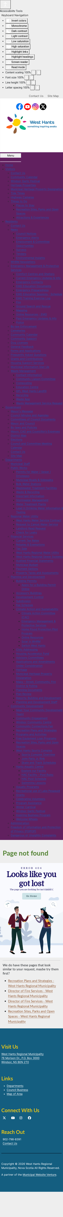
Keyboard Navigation (15, 15)
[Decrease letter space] (32, 87)
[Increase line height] (33, 82)
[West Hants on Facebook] (20, 107)
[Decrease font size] (26, 77)
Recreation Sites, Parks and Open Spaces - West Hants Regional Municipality (31, 1016)
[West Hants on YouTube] (27, 107)
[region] (31, 910)
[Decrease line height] (28, 82)
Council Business (17, 1089)
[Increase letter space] (37, 87)
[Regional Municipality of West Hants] (31, 123)
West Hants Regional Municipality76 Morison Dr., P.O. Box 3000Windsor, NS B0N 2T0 (22, 1058)
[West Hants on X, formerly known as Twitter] (4, 1118)
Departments (15, 1085)
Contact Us (36, 96)
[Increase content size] (38, 72)
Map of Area (15, 1094)
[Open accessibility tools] (5, 4)
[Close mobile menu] (10, 161)
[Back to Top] (57, 1210)
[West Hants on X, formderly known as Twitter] (43, 107)
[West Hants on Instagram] (35, 107)
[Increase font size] (31, 77)
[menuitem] (9, 165)
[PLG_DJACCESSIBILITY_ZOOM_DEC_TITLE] (33, 72)
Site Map (53, 96)
